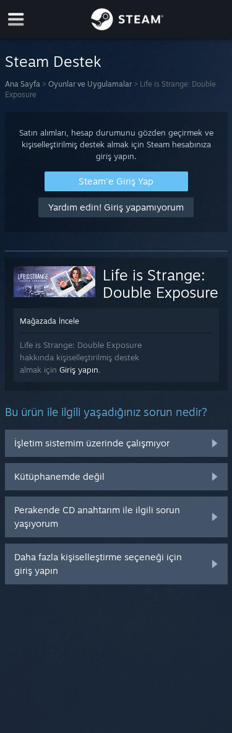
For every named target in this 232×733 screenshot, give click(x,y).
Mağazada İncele (49, 321)
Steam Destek (53, 61)
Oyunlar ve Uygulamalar (90, 84)
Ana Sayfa (22, 84)
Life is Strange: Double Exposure (160, 283)
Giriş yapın (78, 370)
